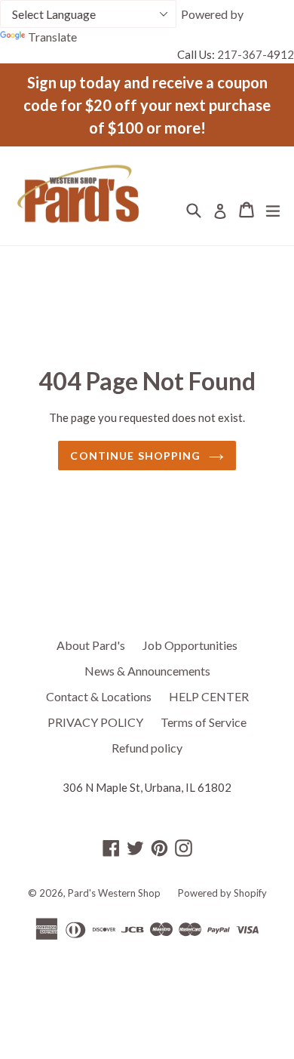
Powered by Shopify (222, 893)
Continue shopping (135, 455)
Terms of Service (204, 722)
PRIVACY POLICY (95, 722)
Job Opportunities (189, 645)
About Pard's (91, 645)
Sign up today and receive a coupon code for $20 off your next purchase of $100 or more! (147, 105)
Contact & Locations (99, 696)
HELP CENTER (209, 696)
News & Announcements (147, 670)
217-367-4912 (255, 54)
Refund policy (147, 747)
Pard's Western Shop (114, 893)
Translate (52, 36)
